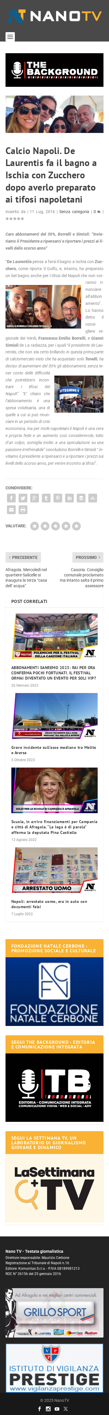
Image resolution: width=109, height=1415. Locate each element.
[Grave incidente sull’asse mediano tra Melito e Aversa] (54, 716)
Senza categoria (74, 211)
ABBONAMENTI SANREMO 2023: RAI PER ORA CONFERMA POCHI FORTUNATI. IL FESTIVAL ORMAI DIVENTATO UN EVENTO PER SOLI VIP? (53, 673)
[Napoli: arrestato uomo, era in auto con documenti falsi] (54, 870)
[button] (55, 70)
